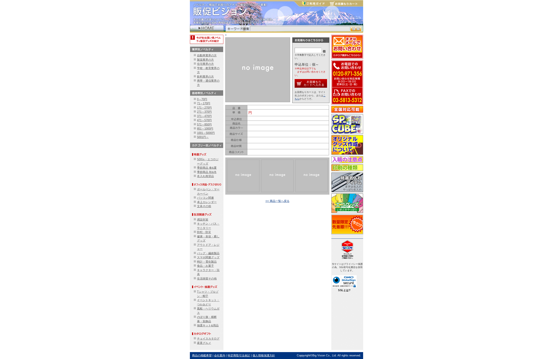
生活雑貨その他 (207, 278)
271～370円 (204, 111)
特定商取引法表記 (239, 355)
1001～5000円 (206, 133)
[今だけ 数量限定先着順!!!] (347, 233)
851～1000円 (205, 128)
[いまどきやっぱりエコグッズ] (347, 212)
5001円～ (203, 137)
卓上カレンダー (207, 202)
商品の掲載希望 (202, 355)
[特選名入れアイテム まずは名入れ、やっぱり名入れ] (347, 191)
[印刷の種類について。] (347, 170)
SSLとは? (344, 290)
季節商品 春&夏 (207, 167)
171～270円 (204, 107)
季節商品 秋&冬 (207, 172)
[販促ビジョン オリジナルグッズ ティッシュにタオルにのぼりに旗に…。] (347, 154)
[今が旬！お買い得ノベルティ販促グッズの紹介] (206, 42)
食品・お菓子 (205, 265)
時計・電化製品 (207, 261)
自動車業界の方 (207, 55)
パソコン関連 (205, 197)
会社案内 (219, 355)
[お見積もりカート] (346, 3)
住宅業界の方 (205, 63)
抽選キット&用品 (208, 325)
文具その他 (204, 206)
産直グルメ (204, 343)
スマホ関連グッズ (208, 257)
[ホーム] (207, 30)
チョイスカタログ (208, 338)
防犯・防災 (204, 232)
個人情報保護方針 (264, 355)
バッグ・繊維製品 (208, 253)
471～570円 (204, 120)
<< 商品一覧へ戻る (277, 201)
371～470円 (204, 116)
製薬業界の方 (205, 59)
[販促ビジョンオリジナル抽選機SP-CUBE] (347, 133)
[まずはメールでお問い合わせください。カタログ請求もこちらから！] (347, 58)
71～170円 (203, 103)
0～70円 (202, 99)
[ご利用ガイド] (315, 3)
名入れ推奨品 (205, 176)
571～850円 (204, 124)
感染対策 (202, 219)
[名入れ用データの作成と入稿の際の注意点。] (347, 162)
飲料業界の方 (205, 76)
